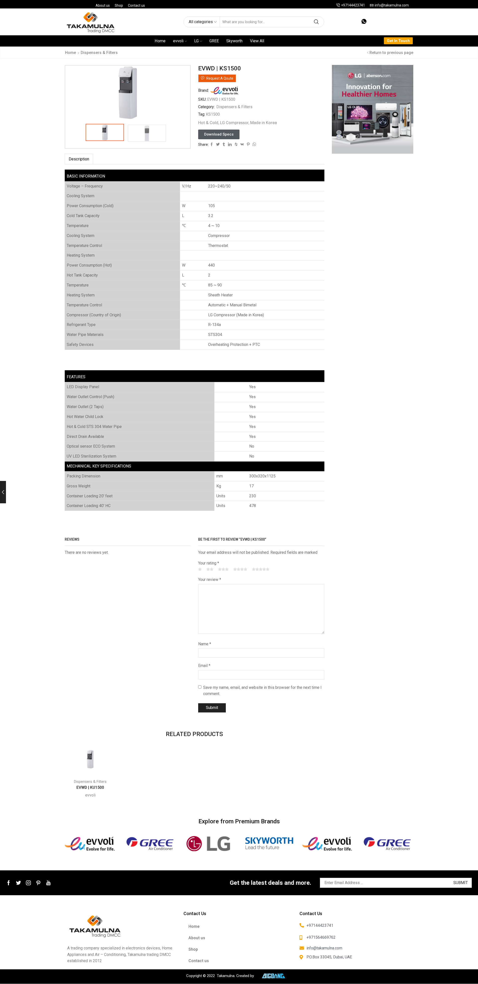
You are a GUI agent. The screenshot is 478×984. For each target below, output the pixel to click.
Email (204, 665)
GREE (214, 41)
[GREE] (150, 844)
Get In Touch (398, 41)
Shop (119, 5)
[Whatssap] (363, 22)
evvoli (178, 41)
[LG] (209, 844)
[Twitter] (18, 882)
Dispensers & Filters (99, 52)
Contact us (136, 5)
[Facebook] (8, 882)
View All (257, 41)
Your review (209, 579)
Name (204, 644)
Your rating (208, 563)
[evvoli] (91, 844)
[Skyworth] (269, 844)
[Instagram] (28, 882)
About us (103, 5)
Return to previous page (391, 52)
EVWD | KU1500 (90, 787)
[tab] (79, 159)
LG (196, 41)
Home (160, 41)
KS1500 (213, 114)
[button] (218, 134)
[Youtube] (48, 882)
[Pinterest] (38, 882)
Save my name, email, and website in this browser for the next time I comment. (262, 690)
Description (79, 159)
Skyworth (234, 41)
